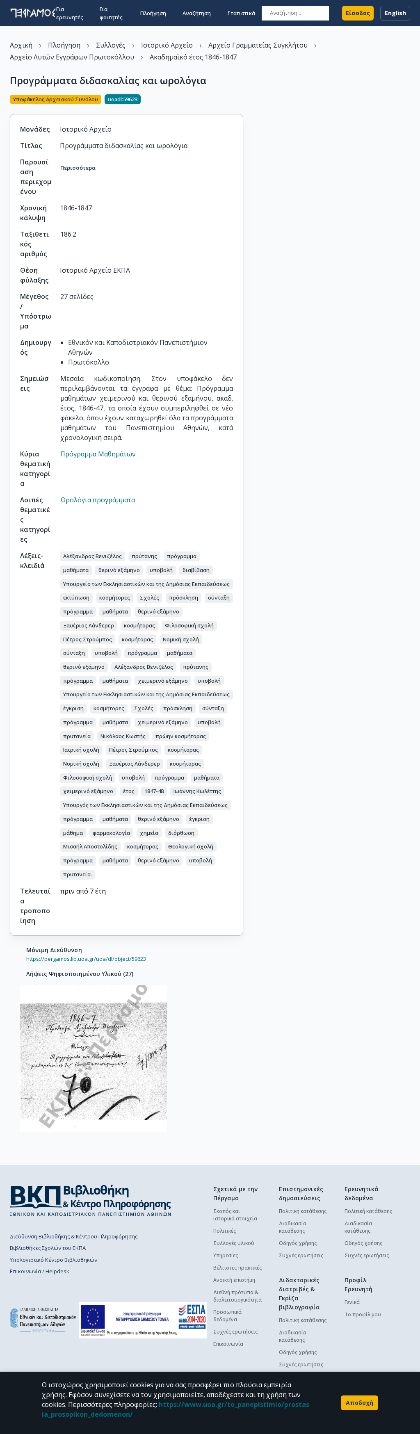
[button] (92, 556)
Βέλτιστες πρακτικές (237, 1267)
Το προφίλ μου (363, 1314)
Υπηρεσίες (225, 1255)
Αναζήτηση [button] (197, 13)
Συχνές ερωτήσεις (235, 1331)
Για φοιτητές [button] (111, 13)
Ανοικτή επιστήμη (234, 1280)
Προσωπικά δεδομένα (227, 1316)
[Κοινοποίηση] (240, 100)
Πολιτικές (224, 1230)
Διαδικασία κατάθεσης (292, 1227)
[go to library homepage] (90, 1200)
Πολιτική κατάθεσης (302, 1211)
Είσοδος (358, 13)
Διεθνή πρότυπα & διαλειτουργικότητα (237, 1296)
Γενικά (352, 1302)
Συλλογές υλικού (233, 1243)
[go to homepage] (33, 13)
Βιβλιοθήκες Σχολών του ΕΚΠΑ (48, 1248)
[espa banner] (143, 1320)
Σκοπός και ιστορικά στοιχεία (235, 1215)
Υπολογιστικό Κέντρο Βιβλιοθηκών (53, 1259)
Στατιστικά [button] (241, 13)
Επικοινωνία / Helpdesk (39, 1271)
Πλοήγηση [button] (153, 13)
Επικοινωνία (228, 1344)
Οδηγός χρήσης (298, 1243)
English (395, 13)
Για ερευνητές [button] (69, 13)
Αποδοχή (359, 1403)
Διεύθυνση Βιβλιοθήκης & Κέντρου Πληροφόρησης (73, 1236)
